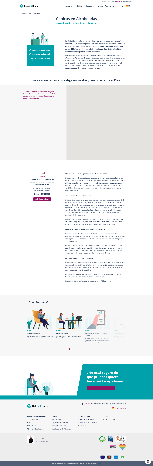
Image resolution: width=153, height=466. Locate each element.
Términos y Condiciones (35, 429)
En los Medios (31, 426)
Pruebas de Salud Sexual (86, 419)
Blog (28, 423)
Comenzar (68, 6)
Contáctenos (56, 419)
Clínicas (79, 6)
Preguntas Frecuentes (59, 426)
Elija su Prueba (82, 426)
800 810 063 (119, 1)
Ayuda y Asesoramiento (107, 6)
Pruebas (89, 6)
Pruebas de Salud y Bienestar (87, 423)
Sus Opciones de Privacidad (61, 429)
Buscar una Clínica (109, 419)
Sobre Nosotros (32, 419)
